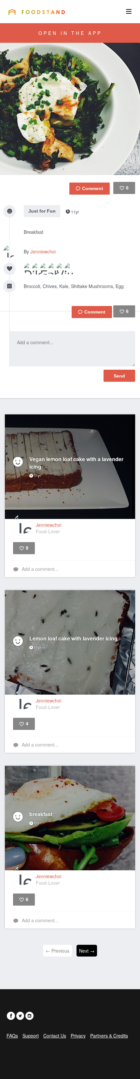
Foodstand (37, 11)
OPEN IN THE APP (70, 33)
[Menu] (128, 11)
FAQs (12, 1035)
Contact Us (54, 1035)
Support (30, 1035)
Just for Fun (42, 211)
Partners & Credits (109, 1035)
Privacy (78, 1035)
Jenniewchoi (43, 251)
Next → (86, 950)
